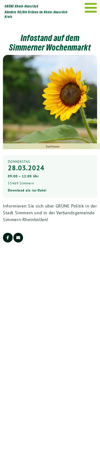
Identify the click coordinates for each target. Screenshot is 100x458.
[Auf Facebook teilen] (8, 237)
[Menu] (91, 8)
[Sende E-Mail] (18, 237)
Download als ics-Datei (27, 190)
